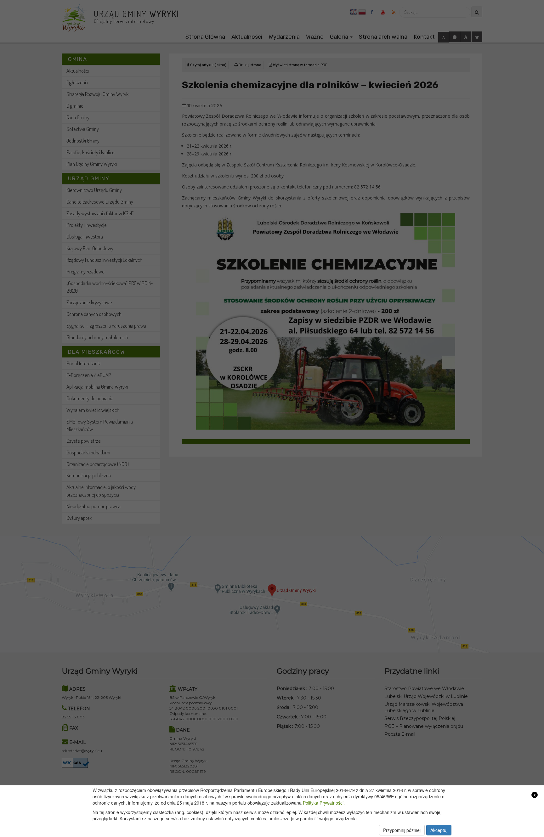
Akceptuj (438, 830)
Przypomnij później (402, 830)
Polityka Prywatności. (324, 803)
